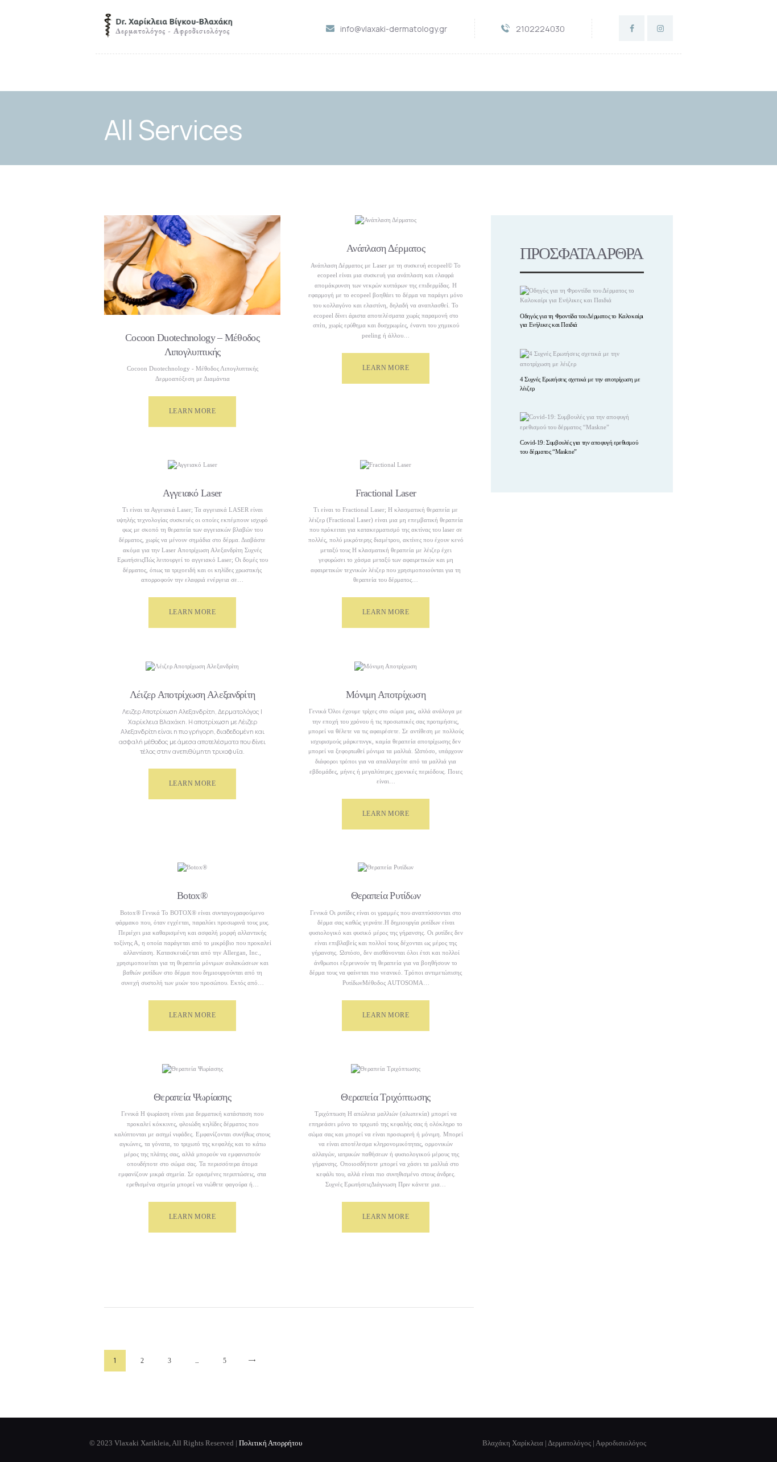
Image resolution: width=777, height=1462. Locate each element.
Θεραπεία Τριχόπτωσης (385, 1097)
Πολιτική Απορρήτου (270, 1443)
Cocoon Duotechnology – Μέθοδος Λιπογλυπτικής (192, 344)
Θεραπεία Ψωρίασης (192, 1097)
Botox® (192, 895)
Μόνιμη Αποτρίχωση (385, 694)
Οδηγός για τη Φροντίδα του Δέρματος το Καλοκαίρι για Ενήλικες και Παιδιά (581, 320)
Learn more (192, 411)
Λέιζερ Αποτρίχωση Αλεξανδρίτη (192, 694)
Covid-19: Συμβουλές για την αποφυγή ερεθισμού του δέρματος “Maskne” (579, 447)
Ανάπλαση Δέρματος (385, 248)
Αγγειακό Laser (192, 493)
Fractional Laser (386, 493)
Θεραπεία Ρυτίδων (386, 895)
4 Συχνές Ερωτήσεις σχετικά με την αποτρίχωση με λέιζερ (580, 384)
